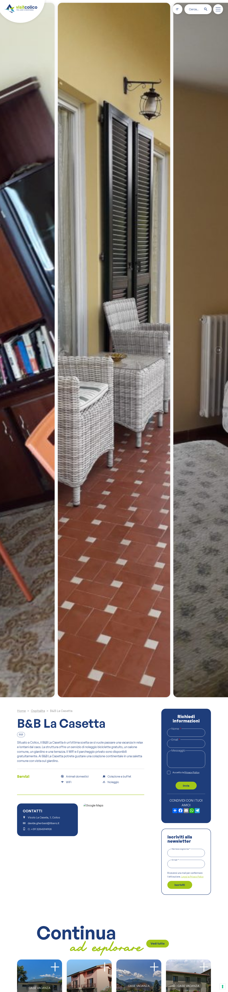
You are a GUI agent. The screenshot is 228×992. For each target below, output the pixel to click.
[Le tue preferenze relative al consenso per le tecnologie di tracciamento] (223, 987)
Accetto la (185, 772)
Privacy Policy (191, 772)
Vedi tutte (158, 943)
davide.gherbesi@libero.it (43, 823)
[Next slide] (218, 350)
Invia (186, 785)
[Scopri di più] (55, 966)
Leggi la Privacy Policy (192, 876)
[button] (177, 9)
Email (176, 739)
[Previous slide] (9, 350)
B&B (21, 734)
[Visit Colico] (20, 8)
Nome (176, 728)
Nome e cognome (181, 848)
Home (21, 711)
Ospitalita (38, 711)
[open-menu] (218, 9)
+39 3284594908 (41, 829)
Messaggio (178, 750)
